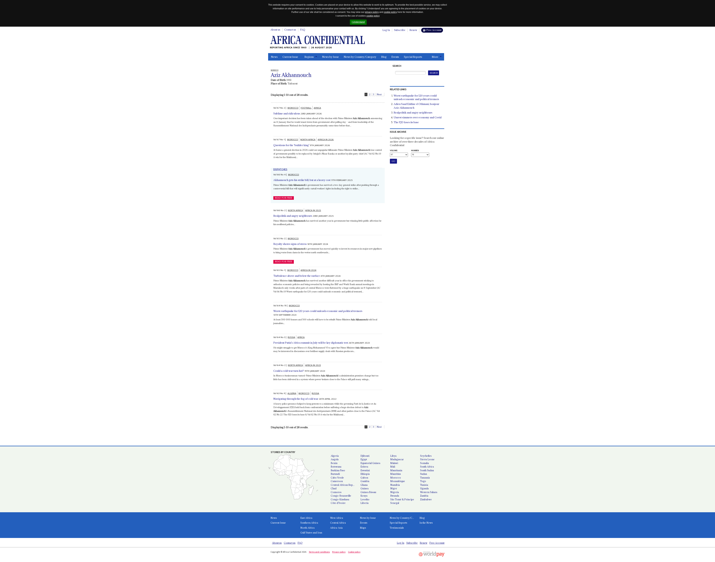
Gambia (364, 481)
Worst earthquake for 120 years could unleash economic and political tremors (318, 311)
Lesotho (364, 499)
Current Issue (290, 57)
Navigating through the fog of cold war (295, 398)
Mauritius (395, 473)
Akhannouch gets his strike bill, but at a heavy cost (302, 180)
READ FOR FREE (283, 198)
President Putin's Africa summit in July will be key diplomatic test (310, 342)
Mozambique (397, 481)
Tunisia (424, 484)
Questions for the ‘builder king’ (291, 145)
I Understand (358, 22)
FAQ (302, 29)
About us (275, 29)
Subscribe (399, 30)
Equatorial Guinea (370, 463)
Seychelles (426, 455)
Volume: (394, 150)
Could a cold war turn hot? (288, 370)
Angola (335, 459)
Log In (386, 30)
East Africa (306, 517)
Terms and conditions (319, 552)
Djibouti (364, 455)
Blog (384, 57)
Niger (393, 488)
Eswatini (365, 470)
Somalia (424, 463)
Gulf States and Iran (311, 532)
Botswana (336, 466)
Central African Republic (344, 484)
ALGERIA (291, 393)
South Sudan (427, 470)
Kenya (363, 495)
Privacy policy (339, 552)
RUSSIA (291, 337)
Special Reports (413, 57)
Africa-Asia (336, 527)
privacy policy (372, 12)
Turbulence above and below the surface (296, 275)
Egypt (363, 459)
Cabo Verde (337, 477)
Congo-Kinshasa (340, 499)
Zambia (424, 495)
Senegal (394, 502)
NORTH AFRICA (307, 140)
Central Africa (338, 522)
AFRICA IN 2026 (326, 140)
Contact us (290, 29)
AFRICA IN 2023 (313, 365)
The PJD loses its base (406, 122)
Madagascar (397, 459)
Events (395, 57)
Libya (393, 455)
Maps (363, 527)
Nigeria (394, 492)
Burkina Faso (338, 470)
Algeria (335, 455)
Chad (333, 488)
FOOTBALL (306, 108)
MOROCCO (292, 108)
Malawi (394, 463)
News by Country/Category (360, 57)
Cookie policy (354, 552)
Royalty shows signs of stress (290, 244)
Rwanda (394, 495)
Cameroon (337, 481)
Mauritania (396, 470)
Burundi (335, 473)
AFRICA (317, 108)
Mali (392, 466)
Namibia (395, 484)
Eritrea (364, 466)
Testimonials (397, 527)
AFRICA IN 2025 (313, 210)
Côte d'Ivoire (338, 502)
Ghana (364, 484)
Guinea (364, 488)
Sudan (423, 473)
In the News (426, 522)
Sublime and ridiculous (286, 113)
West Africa (336, 517)
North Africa (307, 527)
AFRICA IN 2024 (308, 270)
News (274, 57)
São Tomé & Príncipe (402, 499)
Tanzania (425, 477)
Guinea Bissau (368, 492)
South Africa (427, 466)
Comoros (336, 492)
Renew (413, 30)
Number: (415, 150)
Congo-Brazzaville (341, 495)
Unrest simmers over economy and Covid (417, 117)
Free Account (433, 30)
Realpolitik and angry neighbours (292, 215)
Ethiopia (365, 473)
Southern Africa (309, 522)
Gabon (364, 477)
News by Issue (330, 57)
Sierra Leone (427, 459)
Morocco (395, 477)
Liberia (364, 502)
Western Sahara (428, 492)
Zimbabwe (426, 499)
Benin (334, 463)
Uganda (424, 488)
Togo (423, 481)
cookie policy (390, 12)
